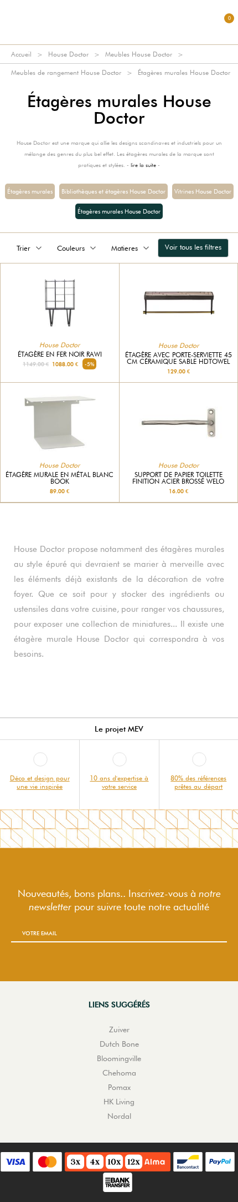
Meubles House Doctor (138, 54)
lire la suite (143, 164)
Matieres (124, 248)
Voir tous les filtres (193, 246)
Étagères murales (30, 191)
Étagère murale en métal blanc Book (59, 478)
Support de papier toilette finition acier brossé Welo (178, 478)
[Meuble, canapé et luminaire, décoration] (119, 22)
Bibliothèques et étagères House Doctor (113, 191)
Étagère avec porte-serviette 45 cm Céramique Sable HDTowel (178, 358)
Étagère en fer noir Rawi (60, 354)
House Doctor (68, 54)
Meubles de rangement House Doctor (66, 72)
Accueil (21, 54)
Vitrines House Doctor (202, 191)
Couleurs (71, 248)
